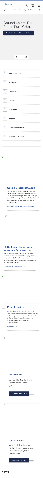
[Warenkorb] (33, 5)
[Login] (27, 6)
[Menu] (39, 6)
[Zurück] (17, 57)
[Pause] (21, 57)
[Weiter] (26, 57)
